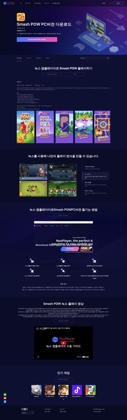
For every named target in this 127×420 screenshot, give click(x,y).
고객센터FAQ (37, 3)
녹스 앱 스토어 (56, 3)
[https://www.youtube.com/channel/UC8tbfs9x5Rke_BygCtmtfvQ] (5, 398)
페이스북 (62, 409)
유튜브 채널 (63, 411)
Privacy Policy (97, 411)
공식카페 (46, 3)
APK (75, 74)
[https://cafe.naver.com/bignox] (5, 394)
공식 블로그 (48, 409)
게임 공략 (27, 3)
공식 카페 (47, 411)
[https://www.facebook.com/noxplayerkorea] (5, 401)
